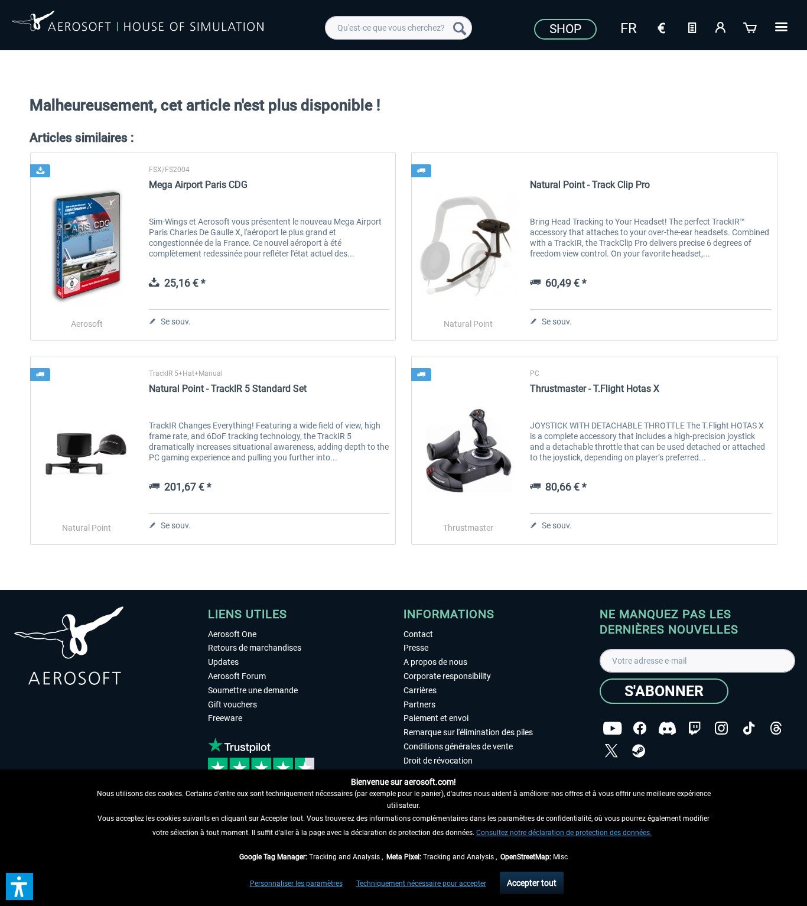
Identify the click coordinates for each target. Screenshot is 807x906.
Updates (223, 662)
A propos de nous (435, 662)
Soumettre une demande (253, 690)
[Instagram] (721, 728)
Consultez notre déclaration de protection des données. (564, 833)
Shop (565, 29)
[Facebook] (639, 728)
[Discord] (667, 728)
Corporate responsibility (447, 676)
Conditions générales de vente (458, 746)
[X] (611, 750)
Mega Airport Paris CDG (198, 184)
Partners (419, 704)
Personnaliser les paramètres (296, 883)
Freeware (225, 718)
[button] (19, 886)
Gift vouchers (232, 704)
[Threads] (776, 728)
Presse (415, 647)
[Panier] (751, 26)
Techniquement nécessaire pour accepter (421, 883)
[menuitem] (398, 28)
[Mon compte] (721, 26)
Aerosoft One (232, 634)
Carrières (420, 690)
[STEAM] (638, 750)
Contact (418, 634)
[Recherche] (459, 28)
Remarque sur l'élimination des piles (468, 732)
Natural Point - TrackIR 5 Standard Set (228, 388)
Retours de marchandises (254, 647)
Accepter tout (532, 883)
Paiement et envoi (435, 718)
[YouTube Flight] (612, 728)
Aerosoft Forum (237, 676)
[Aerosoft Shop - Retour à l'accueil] (137, 26)
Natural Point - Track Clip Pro (590, 184)
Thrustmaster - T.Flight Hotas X (594, 388)
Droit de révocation (438, 760)
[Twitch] (694, 728)
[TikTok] (748, 728)
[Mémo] (692, 26)
